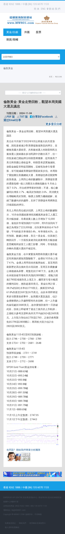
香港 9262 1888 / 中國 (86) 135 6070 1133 (26, 4)
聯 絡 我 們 (54, 8)
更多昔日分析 (54, 124)
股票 (38, 32)
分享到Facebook (42, 116)
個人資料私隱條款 (12, 527)
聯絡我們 (22, 523)
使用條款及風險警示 (37, 523)
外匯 (27, 32)
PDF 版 (11, 116)
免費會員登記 (10, 523)
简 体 (36, 8)
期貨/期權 (12, 39)
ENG (43, 8)
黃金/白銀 (12, 32)
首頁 (50, 77)
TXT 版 (23, 116)
